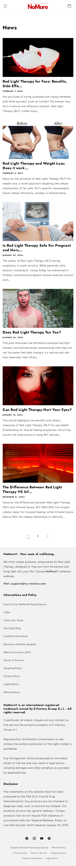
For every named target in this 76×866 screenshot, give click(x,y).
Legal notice (51, 858)
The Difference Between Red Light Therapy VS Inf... (32, 489)
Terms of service (39, 853)
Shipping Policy (13, 668)
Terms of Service (14, 660)
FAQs (7, 612)
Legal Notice (11, 684)
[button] (5, 6)
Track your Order (14, 620)
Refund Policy (12, 692)
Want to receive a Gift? (17, 652)
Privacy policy (20, 853)
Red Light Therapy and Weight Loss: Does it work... (34, 165)
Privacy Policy (12, 676)
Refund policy (59, 847)
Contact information (32, 858)
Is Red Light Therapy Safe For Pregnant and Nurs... (37, 247)
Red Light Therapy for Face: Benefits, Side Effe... (35, 83)
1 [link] (28, 536)
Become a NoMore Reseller (20, 644)
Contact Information (16, 636)
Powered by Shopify (38, 848)
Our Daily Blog (12, 628)
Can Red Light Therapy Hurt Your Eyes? (37, 410)
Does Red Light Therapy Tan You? (32, 332)
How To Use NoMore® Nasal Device (25, 604)
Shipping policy (58, 853)
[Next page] (47, 536)
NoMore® (23, 848)
